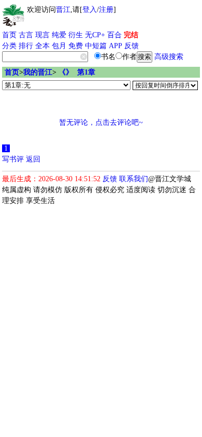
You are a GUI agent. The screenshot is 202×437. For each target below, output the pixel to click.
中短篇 (96, 46)
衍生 (75, 35)
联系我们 (133, 179)
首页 (9, 35)
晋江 (63, 9)
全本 (42, 46)
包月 (59, 46)
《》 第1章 (77, 72)
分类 (9, 46)
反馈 (131, 46)
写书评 (13, 159)
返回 (33, 159)
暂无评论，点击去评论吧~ (101, 122)
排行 (26, 46)
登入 (89, 9)
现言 (42, 35)
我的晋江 (37, 72)
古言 (26, 35)
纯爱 (59, 35)
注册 (106, 9)
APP (115, 46)
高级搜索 (168, 57)
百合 (114, 35)
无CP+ (95, 35)
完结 (131, 35)
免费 (75, 46)
